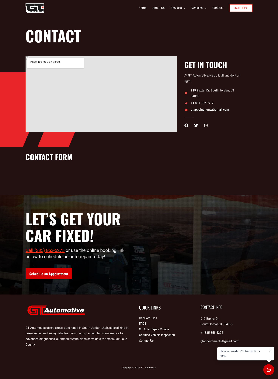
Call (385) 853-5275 (45, 250)
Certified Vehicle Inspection (157, 335)
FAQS (142, 323)
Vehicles (197, 8)
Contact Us (146, 340)
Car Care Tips (148, 318)
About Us (158, 8)
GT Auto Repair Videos (154, 329)
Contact (217, 8)
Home (142, 8)
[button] (184, 8)
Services (176, 8)
